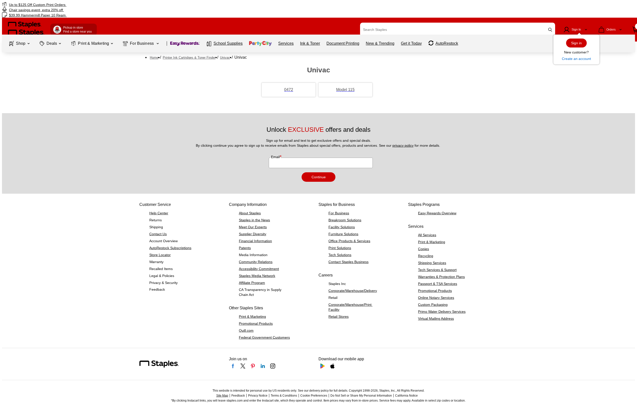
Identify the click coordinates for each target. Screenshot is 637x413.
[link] (107, 4)
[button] (550, 29)
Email (276, 157)
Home (154, 57)
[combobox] (457, 30)
